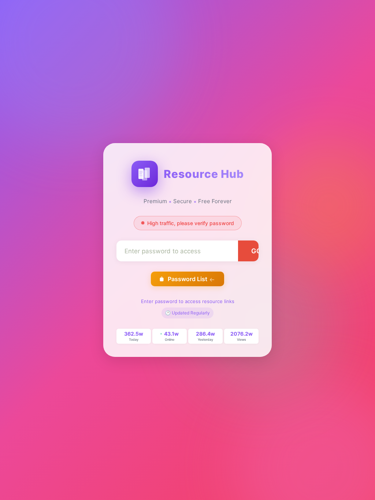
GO (256, 251)
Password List (187, 279)
